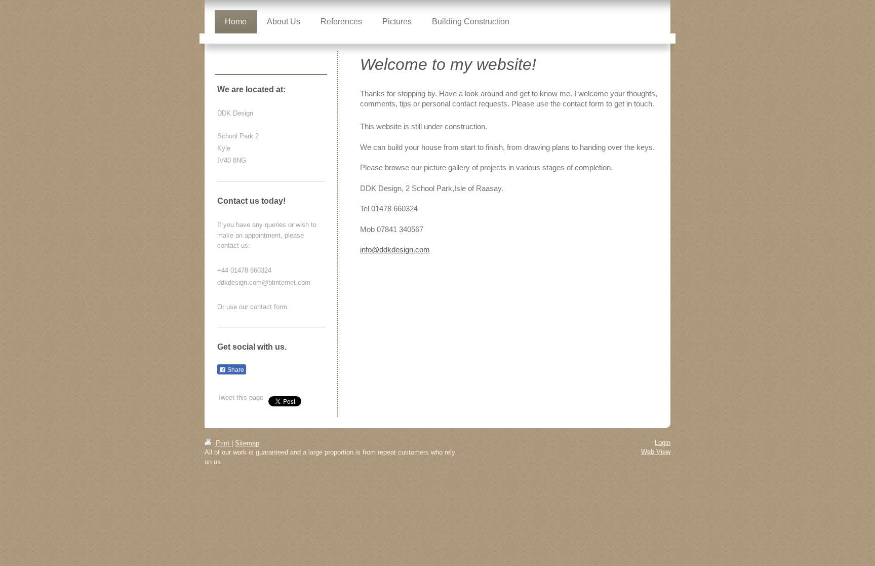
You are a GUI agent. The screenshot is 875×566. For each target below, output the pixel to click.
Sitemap (247, 443)
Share (235, 369)
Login (662, 442)
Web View (655, 452)
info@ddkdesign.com (395, 249)
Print (222, 443)
